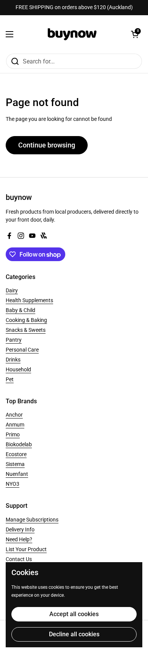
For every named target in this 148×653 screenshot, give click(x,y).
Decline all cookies (74, 634)
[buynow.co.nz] (72, 34)
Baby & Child (20, 310)
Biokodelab (19, 444)
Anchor (14, 415)
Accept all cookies (74, 614)
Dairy (12, 290)
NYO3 (12, 484)
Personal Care (22, 350)
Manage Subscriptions (32, 520)
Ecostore (16, 454)
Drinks (13, 360)
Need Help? (19, 539)
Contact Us (19, 559)
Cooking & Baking (26, 320)
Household (18, 369)
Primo (13, 434)
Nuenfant (17, 474)
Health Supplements (29, 300)
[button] (134, 34)
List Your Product (26, 549)
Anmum (15, 425)
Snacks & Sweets (26, 330)
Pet (10, 379)
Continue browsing (46, 145)
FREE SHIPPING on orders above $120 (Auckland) (74, 7)
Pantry (14, 340)
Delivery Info (20, 529)
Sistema (15, 464)
